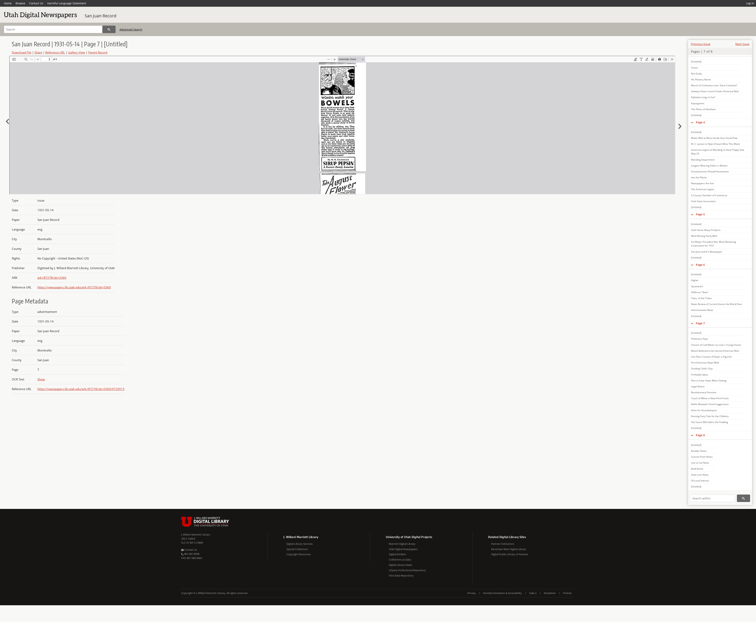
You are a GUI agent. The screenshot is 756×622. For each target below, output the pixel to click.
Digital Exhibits (397, 554)
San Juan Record (100, 16)
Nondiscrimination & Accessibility (502, 593)
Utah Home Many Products (706, 230)
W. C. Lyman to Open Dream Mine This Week (715, 144)
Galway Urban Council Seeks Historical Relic (715, 91)
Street (694, 67)
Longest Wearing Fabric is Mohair (709, 165)
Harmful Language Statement (66, 3)
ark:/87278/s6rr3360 (51, 278)
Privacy (471, 593)
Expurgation (697, 103)
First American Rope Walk (705, 362)
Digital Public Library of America (509, 554)
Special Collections (297, 549)
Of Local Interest (700, 480)
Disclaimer (550, 593)
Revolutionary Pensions (703, 392)
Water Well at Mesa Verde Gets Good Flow (714, 138)
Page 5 (700, 214)
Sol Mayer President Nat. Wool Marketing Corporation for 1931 (713, 243)
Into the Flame (699, 177)
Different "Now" (699, 292)
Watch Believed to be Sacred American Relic (715, 350)
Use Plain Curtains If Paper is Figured (711, 356)
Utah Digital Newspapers (403, 549)
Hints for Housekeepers (704, 410)
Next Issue (742, 44)
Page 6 (700, 265)
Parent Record (97, 52)
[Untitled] (696, 61)
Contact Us (36, 3)
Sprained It (697, 286)
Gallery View (76, 52)
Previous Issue (700, 44)
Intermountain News (702, 310)
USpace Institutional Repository (407, 570)
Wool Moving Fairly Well (704, 236)
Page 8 (700, 435)
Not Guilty (696, 73)
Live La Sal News (700, 462)
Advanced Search (131, 29)
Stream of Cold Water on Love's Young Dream (716, 345)
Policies (567, 593)
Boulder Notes (699, 451)
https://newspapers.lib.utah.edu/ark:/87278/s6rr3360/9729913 (80, 389)
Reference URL (55, 52)
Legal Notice (698, 386)
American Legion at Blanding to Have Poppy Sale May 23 (717, 151)
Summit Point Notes (702, 456)
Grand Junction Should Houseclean (710, 171)
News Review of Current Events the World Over (716, 304)
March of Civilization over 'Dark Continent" (714, 85)
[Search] (109, 29)
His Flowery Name (701, 79)
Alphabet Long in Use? (703, 97)
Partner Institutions (502, 544)
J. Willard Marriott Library (195, 534)
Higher (695, 280)
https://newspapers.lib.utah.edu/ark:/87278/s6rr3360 (74, 287)
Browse (20, 3)
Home (8, 3)
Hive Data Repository (401, 575)
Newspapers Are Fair (702, 183)
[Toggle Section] (692, 122)
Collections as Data (400, 559)
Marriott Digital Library (402, 544)
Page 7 (700, 323)
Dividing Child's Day (702, 368)
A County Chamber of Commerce (709, 195)
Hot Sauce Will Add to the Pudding (709, 422)
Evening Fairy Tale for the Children (710, 416)
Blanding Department (703, 159)
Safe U (532, 593)
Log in (750, 3)
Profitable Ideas (699, 374)
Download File (21, 52)
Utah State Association (703, 201)
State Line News (700, 474)
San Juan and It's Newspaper (706, 251)
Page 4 (700, 122)
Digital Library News (400, 565)
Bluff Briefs (697, 468)
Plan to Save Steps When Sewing (708, 380)
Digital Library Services (299, 544)
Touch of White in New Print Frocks (710, 398)
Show (41, 379)
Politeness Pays (699, 338)
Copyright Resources (298, 554)
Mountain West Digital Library (508, 549)
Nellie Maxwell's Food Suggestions (710, 404)
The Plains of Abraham (703, 109)
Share (38, 52)
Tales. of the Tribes (701, 298)
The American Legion (702, 189)
